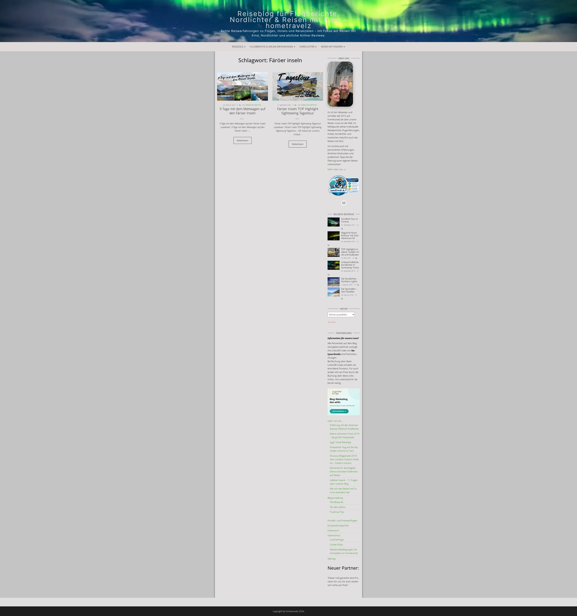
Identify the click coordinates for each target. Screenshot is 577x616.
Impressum (333, 530)
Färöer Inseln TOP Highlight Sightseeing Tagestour (297, 110)
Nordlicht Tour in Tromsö (349, 220)
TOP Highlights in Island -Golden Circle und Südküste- (350, 252)
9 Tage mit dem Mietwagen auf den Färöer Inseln (242, 110)
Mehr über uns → (337, 169)
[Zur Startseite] (288, 21)
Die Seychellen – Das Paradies (349, 290)
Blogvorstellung (335, 497)
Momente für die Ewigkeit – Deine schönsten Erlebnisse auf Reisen (344, 471)
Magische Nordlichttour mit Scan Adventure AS (350, 235)
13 (353, 258)
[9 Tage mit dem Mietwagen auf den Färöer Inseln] (242, 86)
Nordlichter (307, 46)
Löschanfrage (337, 539)
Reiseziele (238, 46)
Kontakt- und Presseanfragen (342, 520)
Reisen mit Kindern (332, 46)
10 (355, 285)
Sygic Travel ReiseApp (340, 442)
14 (357, 225)
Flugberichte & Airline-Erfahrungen (272, 46)
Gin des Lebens (337, 506)
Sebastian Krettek (253, 105)
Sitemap (332, 558)
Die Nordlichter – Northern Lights (349, 280)
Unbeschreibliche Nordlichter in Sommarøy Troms (350, 265)
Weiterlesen (242, 140)
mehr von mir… (335, 420)
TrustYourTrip (337, 511)
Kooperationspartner (338, 525)
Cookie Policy (336, 544)
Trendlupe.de (336, 501)
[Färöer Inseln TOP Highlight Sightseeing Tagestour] (297, 86)
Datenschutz (334, 535)
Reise (242, 118)
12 (357, 271)
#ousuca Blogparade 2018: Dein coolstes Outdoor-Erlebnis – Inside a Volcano (344, 459)
